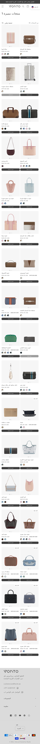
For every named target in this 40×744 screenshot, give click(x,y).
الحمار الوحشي (24, 203)
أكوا (24, 129)
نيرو (8, 315)
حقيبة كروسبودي (24, 273)
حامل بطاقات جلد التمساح (27, 236)
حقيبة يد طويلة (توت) (25, 198)
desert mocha (21, 54)
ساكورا (27, 129)
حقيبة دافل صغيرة (24, 646)
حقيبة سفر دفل (24, 124)
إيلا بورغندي (5, 161)
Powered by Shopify (25, 742)
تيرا (2, 129)
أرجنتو (21, 91)
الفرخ (21, 278)
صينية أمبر (21, 427)
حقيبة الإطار (5, 609)
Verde (8, 54)
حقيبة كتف (4, 497)
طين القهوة (2, 427)
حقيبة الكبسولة (5, 273)
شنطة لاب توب (5, 572)
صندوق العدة (5, 124)
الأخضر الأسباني (24, 577)
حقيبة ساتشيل (24, 609)
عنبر (5, 129)
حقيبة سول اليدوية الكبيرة (27, 460)
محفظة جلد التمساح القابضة (27, 310)
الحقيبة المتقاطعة (6, 348)
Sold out (11, 95)
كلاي (24, 465)
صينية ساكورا (24, 427)
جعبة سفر (22, 385)
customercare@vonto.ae (12, 684)
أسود (21, 353)
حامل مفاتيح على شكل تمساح (9, 385)
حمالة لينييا (4, 49)
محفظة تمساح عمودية (7, 86)
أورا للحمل (23, 497)
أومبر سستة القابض (25, 348)
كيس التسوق (23, 161)
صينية (21, 422)
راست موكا (5, 241)
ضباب (21, 465)
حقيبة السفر (23, 86)
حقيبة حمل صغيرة (24, 534)
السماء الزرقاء (29, 390)
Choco (5, 54)
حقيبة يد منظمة (6, 422)
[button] (2, 6)
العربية (19, 728)
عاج (5, 577)
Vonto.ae (17, 742)
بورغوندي (2, 166)
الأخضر (24, 91)
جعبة (3, 310)
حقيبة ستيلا (4, 236)
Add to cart (10, 57)
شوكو (24, 166)
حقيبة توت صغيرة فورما (8, 198)
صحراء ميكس (8, 241)
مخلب (5, 614)
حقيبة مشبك (23, 572)
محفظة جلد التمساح (25, 49)
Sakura (2, 54)
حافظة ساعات (5, 460)
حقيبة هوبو (4, 646)
